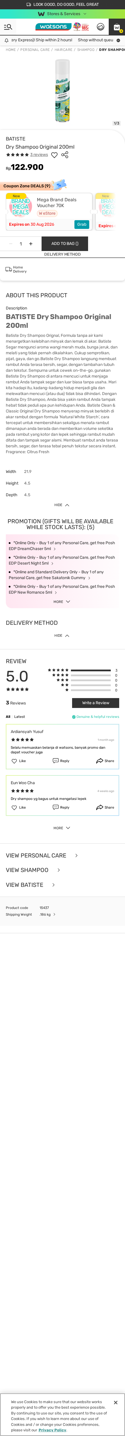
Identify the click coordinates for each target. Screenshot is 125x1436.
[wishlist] (54, 154)
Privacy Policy (52, 1430)
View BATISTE (25, 885)
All (8, 717)
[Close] (115, 1402)
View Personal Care (37, 856)
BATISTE (15, 139)
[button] (117, 27)
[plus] (30, 244)
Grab (81, 224)
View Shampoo (28, 870)
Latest (19, 717)
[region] (62, 1414)
